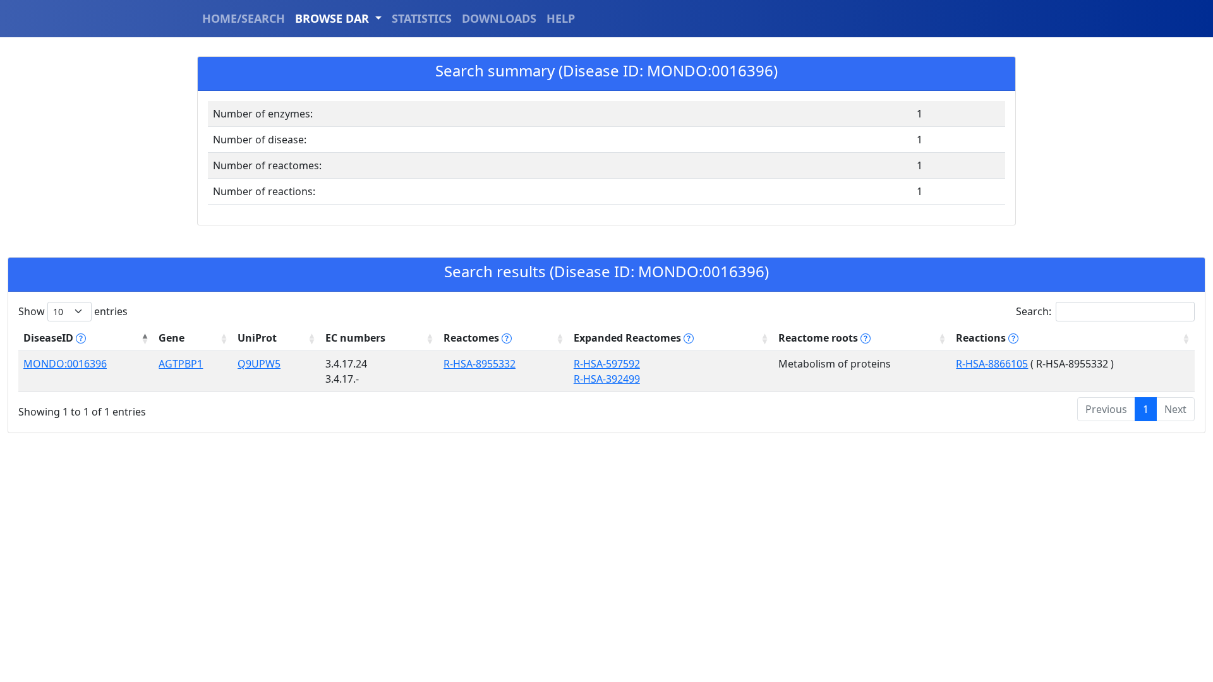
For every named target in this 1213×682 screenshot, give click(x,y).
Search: (1033, 311)
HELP (560, 18)
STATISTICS (422, 18)
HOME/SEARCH (243, 18)
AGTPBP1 (181, 364)
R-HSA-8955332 (480, 364)
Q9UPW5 (259, 364)
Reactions (982, 338)
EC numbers (355, 338)
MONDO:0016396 (65, 364)
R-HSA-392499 (607, 379)
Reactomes (473, 338)
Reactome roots (819, 338)
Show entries (73, 311)
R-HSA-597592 (607, 364)
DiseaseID (49, 338)
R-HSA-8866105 (992, 364)
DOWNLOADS (499, 18)
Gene (171, 338)
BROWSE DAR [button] (333, 18)
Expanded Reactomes (629, 338)
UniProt (257, 338)
